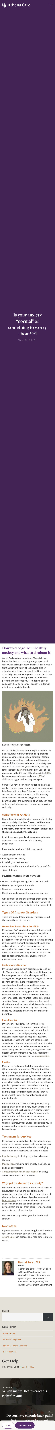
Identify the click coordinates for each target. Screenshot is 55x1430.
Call (8, 1425)
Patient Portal (9, 1333)
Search (5, 1311)
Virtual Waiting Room (12, 1340)
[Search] (48, 1317)
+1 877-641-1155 (26, 1367)
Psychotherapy (9, 1156)
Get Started (25, 1425)
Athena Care (8, 1237)
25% (20, 770)
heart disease (9, 1200)
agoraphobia (42, 1056)
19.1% (48, 773)
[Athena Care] (16, 5)
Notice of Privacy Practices (15, 1346)
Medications (8, 1164)
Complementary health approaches (20, 1171)
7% (40, 776)
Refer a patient (9, 1352)
